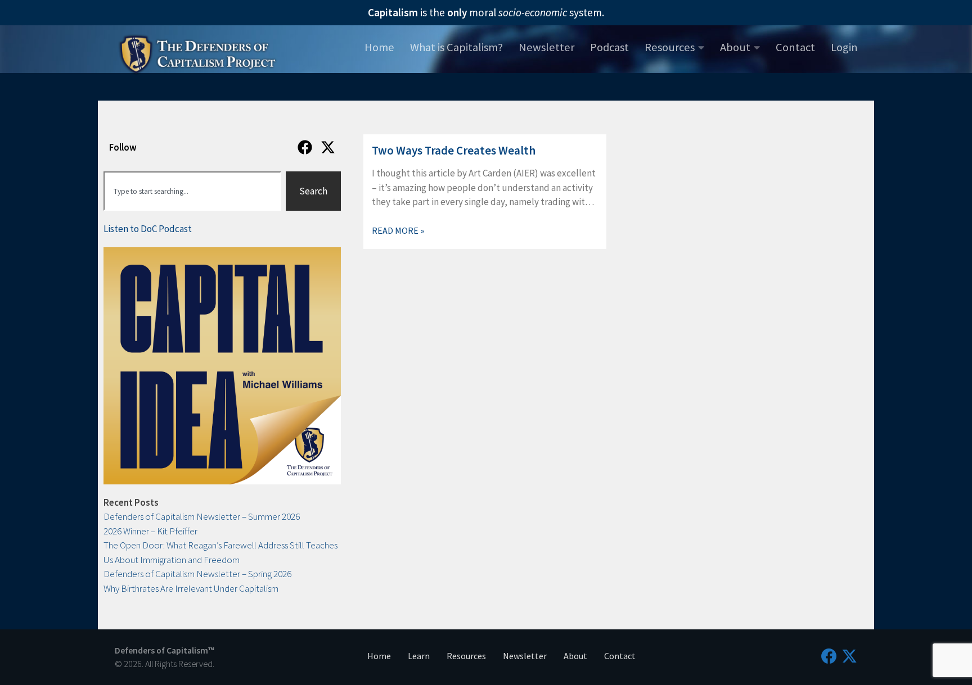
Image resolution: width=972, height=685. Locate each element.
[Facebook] (305, 147)
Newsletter (546, 47)
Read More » (398, 230)
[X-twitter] (328, 147)
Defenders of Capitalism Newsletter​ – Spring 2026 (197, 574)
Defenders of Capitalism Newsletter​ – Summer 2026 (202, 516)
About (735, 47)
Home (379, 47)
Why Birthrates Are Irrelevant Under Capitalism (191, 588)
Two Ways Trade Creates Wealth (454, 150)
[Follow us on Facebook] (829, 656)
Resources (670, 47)
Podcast (609, 47)
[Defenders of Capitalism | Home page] (198, 53)
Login (844, 47)
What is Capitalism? (456, 47)
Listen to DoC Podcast (148, 229)
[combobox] (192, 191)
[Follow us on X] (849, 656)
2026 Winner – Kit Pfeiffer (150, 531)
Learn (419, 655)
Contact (795, 47)
